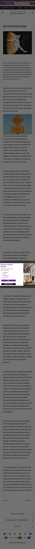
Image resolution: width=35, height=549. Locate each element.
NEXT (8, 280)
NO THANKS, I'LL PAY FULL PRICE (8, 284)
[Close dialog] (34, 264)
